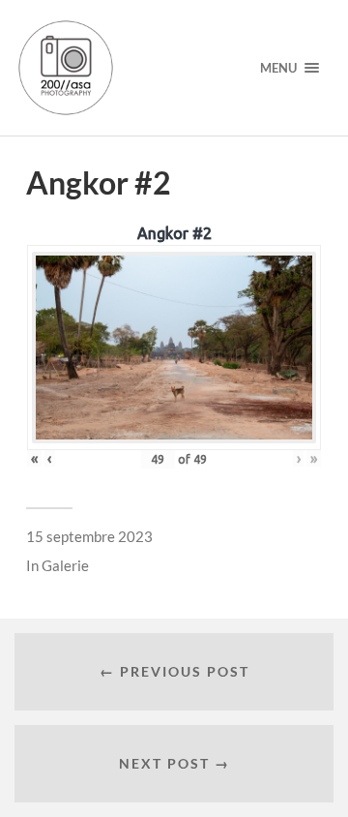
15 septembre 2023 (89, 536)
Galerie (65, 565)
